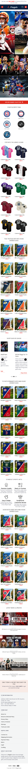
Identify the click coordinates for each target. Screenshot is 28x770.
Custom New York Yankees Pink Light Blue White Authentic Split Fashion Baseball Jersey (7, 159)
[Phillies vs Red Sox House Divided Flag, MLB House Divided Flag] (21, 446)
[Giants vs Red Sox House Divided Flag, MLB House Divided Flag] (7, 427)
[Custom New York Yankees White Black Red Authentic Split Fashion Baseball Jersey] (21, 170)
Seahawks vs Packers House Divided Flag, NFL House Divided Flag (21, 276)
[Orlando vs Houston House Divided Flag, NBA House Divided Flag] (7, 519)
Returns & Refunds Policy (7, 715)
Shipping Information (6, 735)
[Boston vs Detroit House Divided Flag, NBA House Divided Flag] (21, 519)
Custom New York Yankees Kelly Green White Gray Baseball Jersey (20, 196)
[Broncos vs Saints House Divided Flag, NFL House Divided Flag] (7, 287)
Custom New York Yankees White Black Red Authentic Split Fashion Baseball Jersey (20, 178)
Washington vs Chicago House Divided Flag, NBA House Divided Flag (21, 601)
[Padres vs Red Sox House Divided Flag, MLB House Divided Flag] (21, 427)
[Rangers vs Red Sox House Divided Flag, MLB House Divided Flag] (7, 390)
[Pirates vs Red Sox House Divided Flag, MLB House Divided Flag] (7, 446)
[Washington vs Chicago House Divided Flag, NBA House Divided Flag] (21, 593)
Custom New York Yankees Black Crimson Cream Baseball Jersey (7, 178)
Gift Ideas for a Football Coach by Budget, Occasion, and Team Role (14, 628)
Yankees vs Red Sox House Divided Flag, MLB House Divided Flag (21, 472)
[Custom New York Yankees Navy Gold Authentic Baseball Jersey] (21, 151)
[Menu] (2, 7)
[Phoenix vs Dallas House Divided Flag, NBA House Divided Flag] (21, 556)
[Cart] (26, 7)
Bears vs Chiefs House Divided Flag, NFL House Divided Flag (21, 331)
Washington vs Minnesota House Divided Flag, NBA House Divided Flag (21, 582)
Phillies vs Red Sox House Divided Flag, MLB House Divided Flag (21, 454)
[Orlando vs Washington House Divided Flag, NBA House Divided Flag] (7, 556)
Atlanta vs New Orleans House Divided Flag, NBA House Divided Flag (7, 545)
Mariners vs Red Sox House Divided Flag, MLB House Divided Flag (21, 417)
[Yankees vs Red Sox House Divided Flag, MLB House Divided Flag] (21, 464)
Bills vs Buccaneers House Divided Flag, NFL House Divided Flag (21, 258)
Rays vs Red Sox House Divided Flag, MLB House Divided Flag (21, 398)
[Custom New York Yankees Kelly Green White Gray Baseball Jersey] (21, 188)
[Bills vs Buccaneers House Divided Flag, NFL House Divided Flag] (21, 250)
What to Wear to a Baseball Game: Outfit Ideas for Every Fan (13, 673)
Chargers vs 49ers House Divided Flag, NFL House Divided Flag (7, 258)
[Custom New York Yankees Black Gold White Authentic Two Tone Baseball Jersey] (7, 225)
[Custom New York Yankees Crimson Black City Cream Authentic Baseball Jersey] (7, 207)
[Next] (25, 32)
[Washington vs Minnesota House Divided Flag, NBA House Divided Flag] (21, 574)
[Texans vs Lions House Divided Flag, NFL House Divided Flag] (21, 287)
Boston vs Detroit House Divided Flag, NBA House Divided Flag (21, 527)
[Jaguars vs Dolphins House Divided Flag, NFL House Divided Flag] (7, 268)
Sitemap (3, 722)
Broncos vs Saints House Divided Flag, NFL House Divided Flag (7, 295)
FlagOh (10, 753)
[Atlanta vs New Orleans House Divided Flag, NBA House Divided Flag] (7, 537)
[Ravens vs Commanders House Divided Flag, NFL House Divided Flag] (7, 324)
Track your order (5, 725)
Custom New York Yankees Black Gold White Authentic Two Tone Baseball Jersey (6, 233)
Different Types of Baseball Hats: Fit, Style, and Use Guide (13, 651)
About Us (3, 712)
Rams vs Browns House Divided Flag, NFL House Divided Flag (7, 313)
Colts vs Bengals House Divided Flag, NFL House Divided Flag (21, 313)
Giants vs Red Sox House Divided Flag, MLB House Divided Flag (7, 435)
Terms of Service (5, 720)
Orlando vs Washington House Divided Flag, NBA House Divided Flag (7, 564)
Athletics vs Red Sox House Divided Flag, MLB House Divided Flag (7, 472)
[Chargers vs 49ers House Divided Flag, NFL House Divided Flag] (7, 250)
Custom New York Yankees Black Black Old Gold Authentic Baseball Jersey (20, 233)
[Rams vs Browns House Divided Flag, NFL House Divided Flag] (7, 305)
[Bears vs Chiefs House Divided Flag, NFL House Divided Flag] (21, 324)
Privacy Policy (4, 717)
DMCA (2, 740)
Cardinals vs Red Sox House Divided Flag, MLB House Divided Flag (7, 417)
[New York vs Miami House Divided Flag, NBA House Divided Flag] (7, 574)
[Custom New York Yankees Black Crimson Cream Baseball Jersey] (7, 170)
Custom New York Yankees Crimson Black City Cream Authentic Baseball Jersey (7, 215)
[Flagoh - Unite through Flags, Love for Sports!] (12, 6)
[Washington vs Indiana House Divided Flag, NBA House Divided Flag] (7, 593)
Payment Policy (5, 738)
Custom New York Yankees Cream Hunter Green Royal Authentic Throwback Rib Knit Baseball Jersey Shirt (21, 215)
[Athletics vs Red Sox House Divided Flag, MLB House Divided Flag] (7, 464)
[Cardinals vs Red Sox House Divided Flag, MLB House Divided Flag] (7, 409)
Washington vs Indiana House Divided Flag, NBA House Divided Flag (7, 601)
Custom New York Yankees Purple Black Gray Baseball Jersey (6, 196)
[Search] (22, 7)
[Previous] (2, 32)
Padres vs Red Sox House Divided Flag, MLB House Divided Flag (21, 435)
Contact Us (4, 733)
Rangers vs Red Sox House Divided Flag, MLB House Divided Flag (7, 398)
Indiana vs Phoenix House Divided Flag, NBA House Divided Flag (21, 545)
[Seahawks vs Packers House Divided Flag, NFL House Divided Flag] (21, 268)
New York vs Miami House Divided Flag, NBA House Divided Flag (7, 582)
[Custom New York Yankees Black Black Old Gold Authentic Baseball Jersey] (21, 225)
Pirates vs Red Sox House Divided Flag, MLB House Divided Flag (7, 454)
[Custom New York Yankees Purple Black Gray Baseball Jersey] (7, 188)
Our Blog (3, 745)
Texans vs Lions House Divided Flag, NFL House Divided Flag (21, 295)
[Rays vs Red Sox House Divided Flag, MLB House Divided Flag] (21, 390)
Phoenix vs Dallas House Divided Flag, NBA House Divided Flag (21, 564)
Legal (2, 743)
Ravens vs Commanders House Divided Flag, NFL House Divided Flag (7, 331)
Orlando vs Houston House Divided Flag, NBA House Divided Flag (7, 527)
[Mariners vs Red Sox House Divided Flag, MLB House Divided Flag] (21, 409)
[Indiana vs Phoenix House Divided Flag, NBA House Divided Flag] (21, 537)
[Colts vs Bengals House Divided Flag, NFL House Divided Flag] (21, 305)
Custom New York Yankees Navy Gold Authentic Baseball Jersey (20, 159)
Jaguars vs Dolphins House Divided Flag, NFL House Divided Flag (7, 276)
